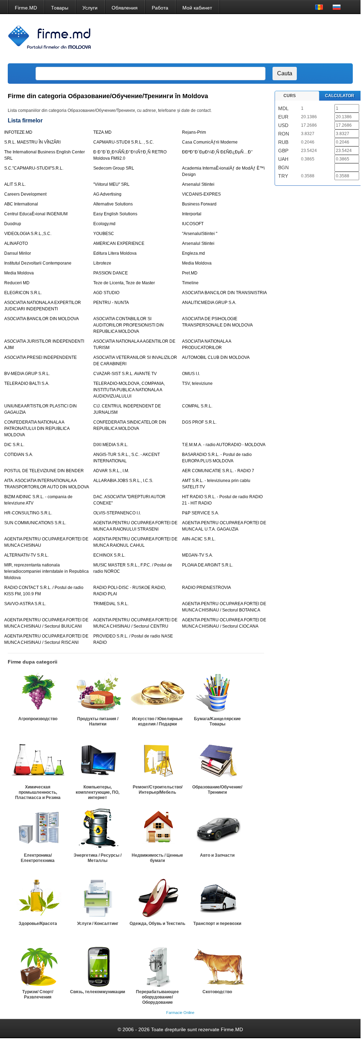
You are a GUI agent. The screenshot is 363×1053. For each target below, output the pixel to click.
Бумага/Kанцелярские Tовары (217, 721)
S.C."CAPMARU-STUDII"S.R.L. (33, 168)
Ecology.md (104, 223)
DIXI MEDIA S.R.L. (110, 444)
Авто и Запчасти (217, 855)
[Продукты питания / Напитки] (97, 692)
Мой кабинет (197, 8)
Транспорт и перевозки (217, 923)
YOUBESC (103, 233)
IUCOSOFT (193, 223)
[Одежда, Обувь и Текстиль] (157, 897)
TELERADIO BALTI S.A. (26, 383)
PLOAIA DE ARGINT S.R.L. (207, 565)
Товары (59, 8)
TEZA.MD (102, 132)
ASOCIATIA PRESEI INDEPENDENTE (40, 357)
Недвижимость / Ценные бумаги (157, 858)
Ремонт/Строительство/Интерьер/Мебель (157, 790)
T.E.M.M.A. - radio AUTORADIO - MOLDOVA (223, 444)
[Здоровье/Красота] (38, 897)
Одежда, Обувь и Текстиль (157, 923)
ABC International (21, 204)
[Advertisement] (221, 39)
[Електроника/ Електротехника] (38, 829)
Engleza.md (193, 253)
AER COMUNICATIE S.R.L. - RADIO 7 (218, 470)
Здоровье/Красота (38, 923)
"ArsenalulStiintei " (199, 233)
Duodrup (12, 223)
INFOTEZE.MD (18, 132)
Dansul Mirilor (17, 253)
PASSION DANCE (110, 273)
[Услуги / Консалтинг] (97, 897)
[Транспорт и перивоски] (217, 897)
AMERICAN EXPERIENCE (118, 243)
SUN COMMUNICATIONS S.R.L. (35, 522)
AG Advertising (107, 194)
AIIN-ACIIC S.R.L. (198, 539)
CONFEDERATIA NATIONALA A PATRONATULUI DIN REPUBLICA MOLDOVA (36, 428)
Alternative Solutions (113, 204)
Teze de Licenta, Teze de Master (124, 282)
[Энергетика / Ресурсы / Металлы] (97, 829)
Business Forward (199, 204)
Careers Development (25, 194)
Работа (160, 8)
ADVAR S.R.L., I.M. (111, 470)
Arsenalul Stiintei (198, 184)
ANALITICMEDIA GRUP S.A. (209, 302)
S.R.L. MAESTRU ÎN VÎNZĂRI (32, 142)
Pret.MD (190, 273)
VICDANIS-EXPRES (201, 194)
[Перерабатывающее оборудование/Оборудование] (157, 965)
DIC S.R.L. (14, 444)
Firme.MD (26, 8)
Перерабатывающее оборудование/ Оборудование (157, 997)
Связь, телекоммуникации (97, 991)
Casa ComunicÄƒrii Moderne (210, 142)
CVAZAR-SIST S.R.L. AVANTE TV (125, 373)
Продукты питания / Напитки (97, 721)
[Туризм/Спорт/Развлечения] (38, 965)
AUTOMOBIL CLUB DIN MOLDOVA (216, 357)
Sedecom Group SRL (113, 168)
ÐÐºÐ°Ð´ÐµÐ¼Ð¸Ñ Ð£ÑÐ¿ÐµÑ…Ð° (217, 152)
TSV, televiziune (197, 383)
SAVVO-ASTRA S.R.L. (25, 603)
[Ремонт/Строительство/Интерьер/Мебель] (157, 761)
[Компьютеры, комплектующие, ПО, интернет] (97, 761)
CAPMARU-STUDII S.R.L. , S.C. (123, 142)
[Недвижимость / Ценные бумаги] (157, 829)
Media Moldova (197, 263)
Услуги (90, 8)
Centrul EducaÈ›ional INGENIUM (36, 213)
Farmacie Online (180, 1012)
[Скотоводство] (217, 965)
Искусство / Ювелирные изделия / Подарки (157, 721)
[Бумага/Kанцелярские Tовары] (217, 692)
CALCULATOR (339, 95)
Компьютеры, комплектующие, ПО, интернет (97, 792)
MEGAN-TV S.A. (197, 555)
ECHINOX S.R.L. (109, 555)
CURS (289, 95)
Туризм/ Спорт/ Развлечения (37, 994)
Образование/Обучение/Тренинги (217, 790)
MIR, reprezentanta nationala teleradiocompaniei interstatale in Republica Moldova (46, 571)
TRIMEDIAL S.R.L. (111, 603)
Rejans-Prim (194, 132)
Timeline (190, 282)
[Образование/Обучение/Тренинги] (217, 761)
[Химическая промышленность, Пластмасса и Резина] (38, 761)
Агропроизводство (37, 718)
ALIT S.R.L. (15, 184)
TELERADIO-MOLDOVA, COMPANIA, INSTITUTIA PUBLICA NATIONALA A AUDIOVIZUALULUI (129, 390)
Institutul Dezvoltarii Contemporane (37, 263)
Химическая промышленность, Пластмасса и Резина (38, 792)
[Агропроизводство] (38, 692)
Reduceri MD (17, 282)
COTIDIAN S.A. (18, 454)
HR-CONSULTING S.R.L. (28, 512)
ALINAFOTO (16, 243)
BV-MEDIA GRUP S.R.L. (27, 373)
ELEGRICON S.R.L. (23, 292)
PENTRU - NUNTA (111, 302)
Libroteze (102, 263)
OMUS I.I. (191, 373)
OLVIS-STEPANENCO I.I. (117, 512)
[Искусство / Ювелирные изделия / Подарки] (157, 692)
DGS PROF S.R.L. (199, 422)
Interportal (191, 213)
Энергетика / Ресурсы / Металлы (97, 858)
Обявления (125, 8)
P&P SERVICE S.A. (200, 512)
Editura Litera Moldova (115, 253)
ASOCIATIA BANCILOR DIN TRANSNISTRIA (224, 292)
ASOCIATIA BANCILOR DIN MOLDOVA (41, 318)
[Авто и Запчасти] (217, 829)
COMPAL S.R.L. (197, 406)
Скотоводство (217, 991)
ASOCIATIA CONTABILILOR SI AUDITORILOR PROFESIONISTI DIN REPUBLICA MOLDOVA (128, 325)
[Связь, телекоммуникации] (97, 965)
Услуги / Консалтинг (97, 923)
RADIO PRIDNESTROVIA (206, 587)
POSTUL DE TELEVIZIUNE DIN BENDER (44, 470)
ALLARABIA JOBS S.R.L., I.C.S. (123, 480)
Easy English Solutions (115, 213)
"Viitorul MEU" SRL (111, 184)
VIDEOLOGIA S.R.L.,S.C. (27, 233)
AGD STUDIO (106, 292)
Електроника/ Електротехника (38, 858)
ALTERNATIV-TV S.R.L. (26, 555)
